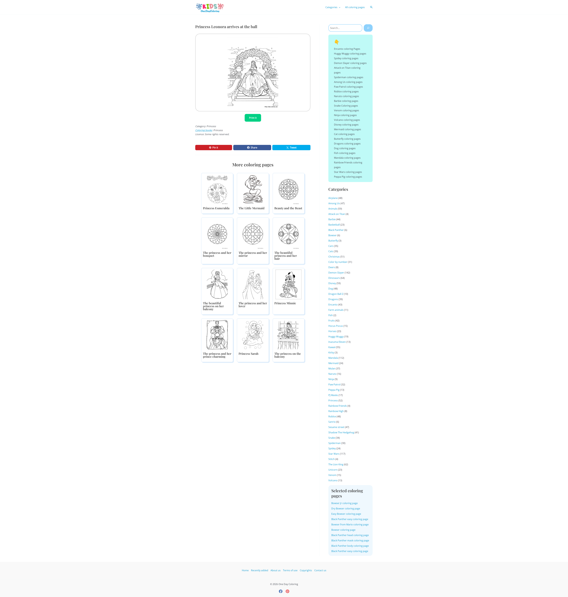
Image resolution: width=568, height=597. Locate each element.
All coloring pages (355, 7)
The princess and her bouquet (217, 254)
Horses (332, 331)
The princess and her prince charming (217, 354)
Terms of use (290, 570)
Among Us (334, 203)
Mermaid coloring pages (347, 129)
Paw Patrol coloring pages (348, 86)
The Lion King (335, 464)
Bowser (332, 235)
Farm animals (335, 310)
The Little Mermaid (251, 208)
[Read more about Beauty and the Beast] (288, 189)
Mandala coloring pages (347, 157)
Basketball (334, 224)
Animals (332, 208)
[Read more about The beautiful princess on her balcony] (217, 284)
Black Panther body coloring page (350, 545)
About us (276, 570)
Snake (331, 437)
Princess (333, 400)
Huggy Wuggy (336, 336)
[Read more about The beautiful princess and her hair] (288, 233)
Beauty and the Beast (288, 208)
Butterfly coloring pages (347, 138)
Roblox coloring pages (346, 91)
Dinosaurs (334, 278)
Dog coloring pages (345, 148)
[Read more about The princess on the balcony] (288, 334)
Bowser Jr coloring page (344, 503)
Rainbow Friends (337, 405)
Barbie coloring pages (346, 101)
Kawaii (331, 347)
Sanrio (332, 421)
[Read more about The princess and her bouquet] (217, 233)
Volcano (332, 480)
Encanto (333, 304)
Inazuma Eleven (337, 341)
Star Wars (333, 453)
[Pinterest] (287, 591)
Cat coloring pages (344, 134)
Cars (330, 246)
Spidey (332, 448)
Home (245, 570)
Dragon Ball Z (335, 294)
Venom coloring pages (346, 110)
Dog (330, 288)
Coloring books (203, 130)
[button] (338, 7)
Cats (330, 251)
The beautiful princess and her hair (285, 255)
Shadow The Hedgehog (341, 432)
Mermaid (333, 363)
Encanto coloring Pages (347, 48)
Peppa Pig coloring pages (348, 176)
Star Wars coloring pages (348, 172)
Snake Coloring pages (346, 105)
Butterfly (333, 240)
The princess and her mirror (253, 254)
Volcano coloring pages (347, 120)
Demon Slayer (336, 272)
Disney (332, 283)
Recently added (259, 570)
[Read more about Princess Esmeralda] (217, 189)
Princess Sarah (248, 353)
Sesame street (336, 427)
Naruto (332, 373)
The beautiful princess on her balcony (213, 306)
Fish (330, 315)
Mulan (331, 368)
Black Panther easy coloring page (349, 519)
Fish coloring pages (344, 153)
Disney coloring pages (346, 124)
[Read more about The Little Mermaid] (253, 189)
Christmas (334, 256)
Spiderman (334, 443)
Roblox (332, 416)
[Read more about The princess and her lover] (253, 284)
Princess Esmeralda (216, 208)
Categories (331, 7)
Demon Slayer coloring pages (350, 63)
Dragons (333, 299)
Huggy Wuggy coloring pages (350, 53)
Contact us (320, 570)
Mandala (333, 357)
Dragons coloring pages (347, 143)
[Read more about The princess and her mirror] (253, 233)
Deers (331, 267)
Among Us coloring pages (348, 82)
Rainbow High (336, 411)
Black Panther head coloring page (350, 535)
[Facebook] (281, 591)
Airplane (333, 198)
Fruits (331, 320)
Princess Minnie (285, 303)
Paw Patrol (334, 384)
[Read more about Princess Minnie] (288, 284)
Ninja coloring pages (345, 115)
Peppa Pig (333, 389)
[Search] (368, 28)
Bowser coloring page (343, 529)
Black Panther (336, 230)
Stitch (331, 459)
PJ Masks (333, 395)
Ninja (331, 379)
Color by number (337, 262)
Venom (332, 475)
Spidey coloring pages (346, 58)
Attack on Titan (336, 214)
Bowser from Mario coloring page (350, 524)
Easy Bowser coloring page (346, 513)
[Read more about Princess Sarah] (253, 334)
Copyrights (306, 570)
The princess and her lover (253, 304)
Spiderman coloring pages (348, 77)
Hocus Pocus (335, 326)
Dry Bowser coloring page (345, 508)
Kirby (331, 352)
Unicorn (332, 469)
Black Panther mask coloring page (350, 540)
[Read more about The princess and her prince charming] (217, 334)
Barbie (332, 219)
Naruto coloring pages (346, 96)
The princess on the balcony (287, 354)
